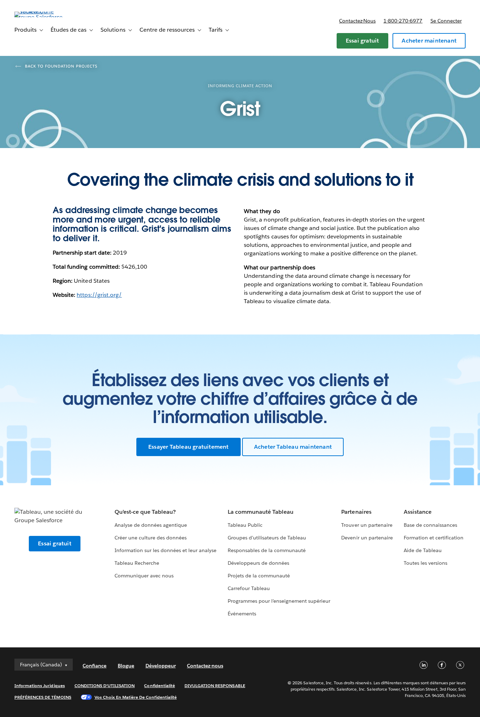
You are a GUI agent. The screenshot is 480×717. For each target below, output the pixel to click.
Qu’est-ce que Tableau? (145, 512)
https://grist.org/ (99, 295)
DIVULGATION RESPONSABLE (214, 686)
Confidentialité (159, 686)
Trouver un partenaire (366, 525)
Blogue (126, 665)
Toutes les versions (425, 563)
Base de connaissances (430, 525)
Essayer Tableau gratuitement (188, 446)
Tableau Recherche (137, 563)
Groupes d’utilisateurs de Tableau (267, 537)
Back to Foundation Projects (61, 66)
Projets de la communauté (259, 575)
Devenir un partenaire (367, 537)
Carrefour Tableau (249, 588)
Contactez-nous (357, 21)
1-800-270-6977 (402, 21)
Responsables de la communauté (267, 550)
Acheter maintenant (429, 40)
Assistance (418, 512)
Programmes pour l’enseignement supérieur (279, 601)
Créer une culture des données (151, 537)
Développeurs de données (258, 563)
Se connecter (446, 21)
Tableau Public (245, 525)
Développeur (160, 665)
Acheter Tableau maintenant (293, 446)
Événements (242, 613)
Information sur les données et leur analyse (166, 550)
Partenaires (356, 512)
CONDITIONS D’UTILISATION (104, 686)
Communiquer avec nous (144, 575)
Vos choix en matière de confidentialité (136, 697)
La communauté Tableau (260, 512)
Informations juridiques (39, 686)
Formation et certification (434, 537)
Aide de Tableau (423, 550)
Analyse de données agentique (151, 525)
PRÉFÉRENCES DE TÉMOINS (42, 697)
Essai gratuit (362, 40)
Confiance (94, 665)
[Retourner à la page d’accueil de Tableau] (40, 17)
